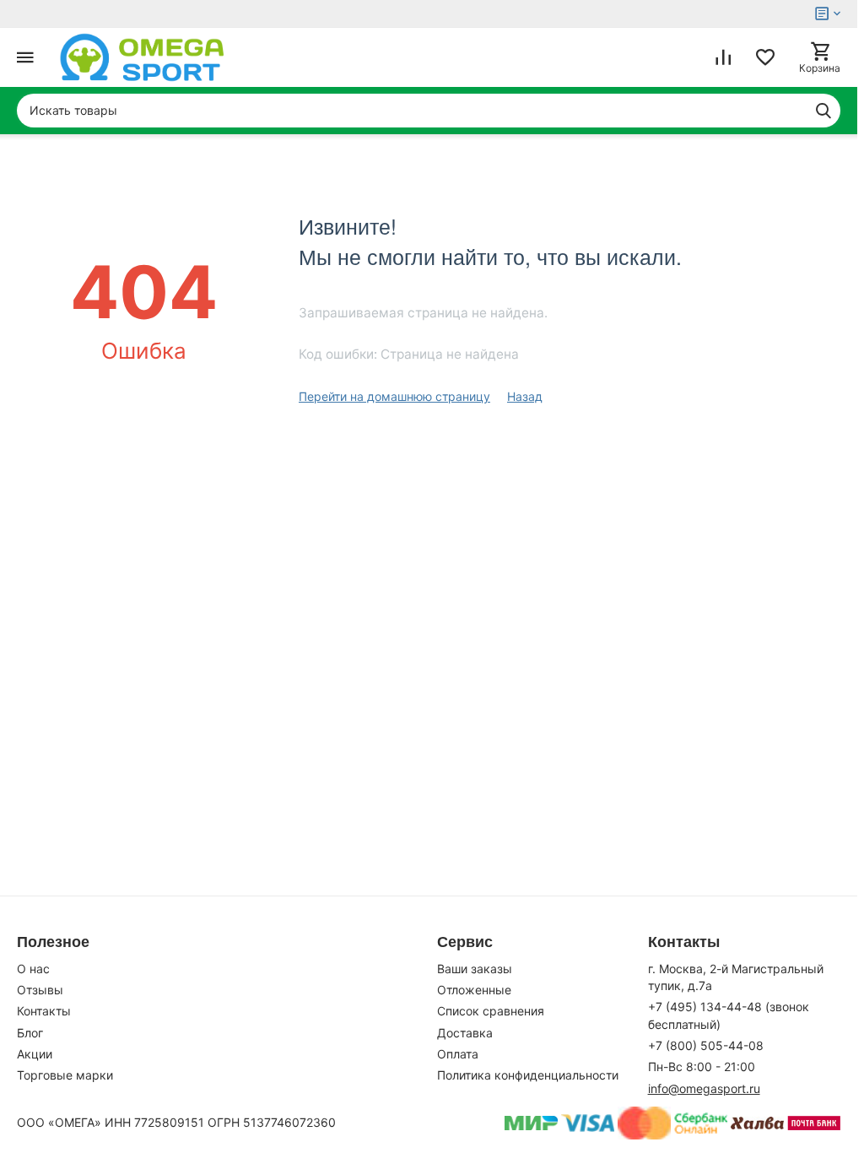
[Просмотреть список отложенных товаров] (765, 57)
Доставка (465, 1033)
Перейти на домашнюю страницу (394, 396)
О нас (33, 968)
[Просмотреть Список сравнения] (723, 57)
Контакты (44, 1011)
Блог (30, 1033)
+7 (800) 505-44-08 (706, 1045)
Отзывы (40, 989)
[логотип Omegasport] (142, 57)
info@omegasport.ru (704, 1088)
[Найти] (823, 110)
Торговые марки (65, 1075)
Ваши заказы (474, 968)
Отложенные (474, 989)
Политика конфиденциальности (527, 1075)
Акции (34, 1054)
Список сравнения (490, 1011)
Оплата (457, 1054)
